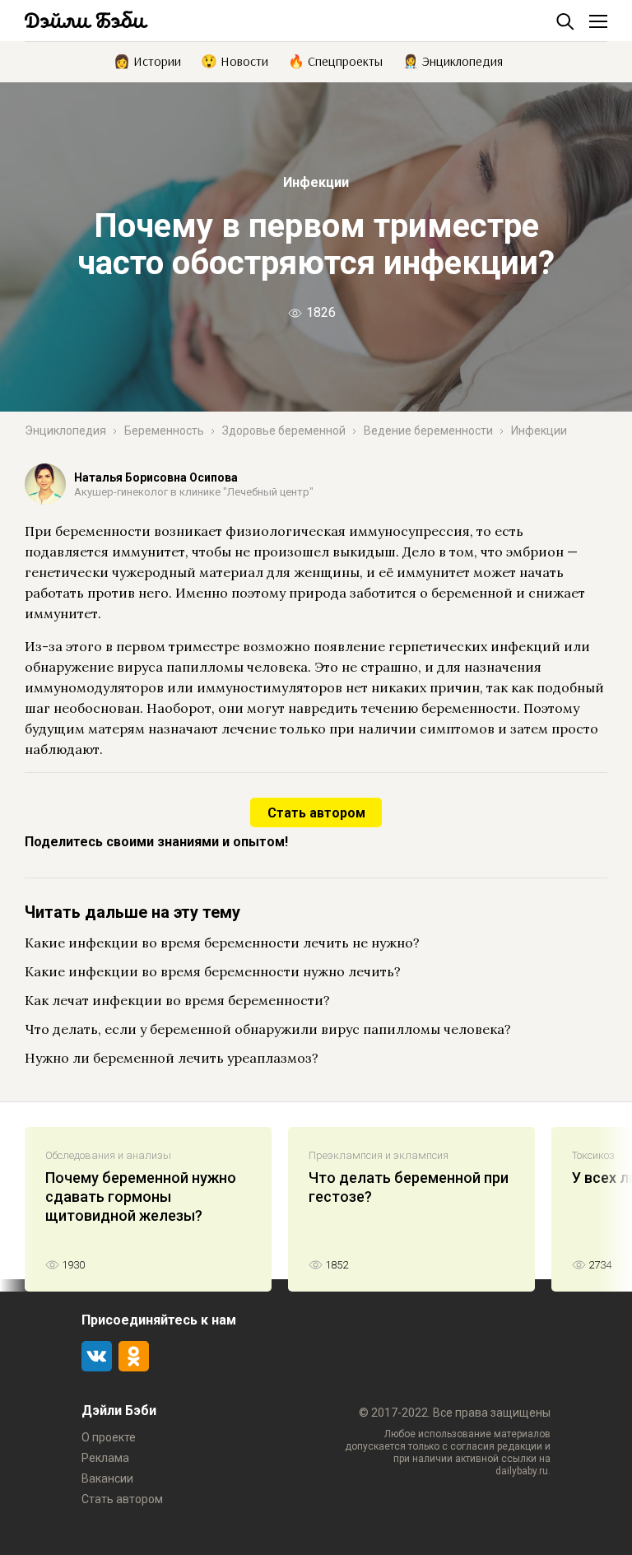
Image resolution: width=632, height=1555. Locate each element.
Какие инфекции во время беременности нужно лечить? (213, 971)
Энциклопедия (65, 430)
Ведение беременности (428, 430)
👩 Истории (147, 60)
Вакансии (107, 1478)
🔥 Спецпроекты (335, 60)
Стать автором (316, 813)
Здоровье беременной (284, 430)
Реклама (105, 1457)
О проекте (108, 1437)
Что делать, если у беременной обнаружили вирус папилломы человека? (268, 1029)
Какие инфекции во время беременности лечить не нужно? (222, 942)
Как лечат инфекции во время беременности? (177, 1000)
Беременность (164, 430)
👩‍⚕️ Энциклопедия (452, 60)
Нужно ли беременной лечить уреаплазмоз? (171, 1058)
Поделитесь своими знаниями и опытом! (156, 842)
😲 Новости (234, 60)
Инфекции (316, 182)
